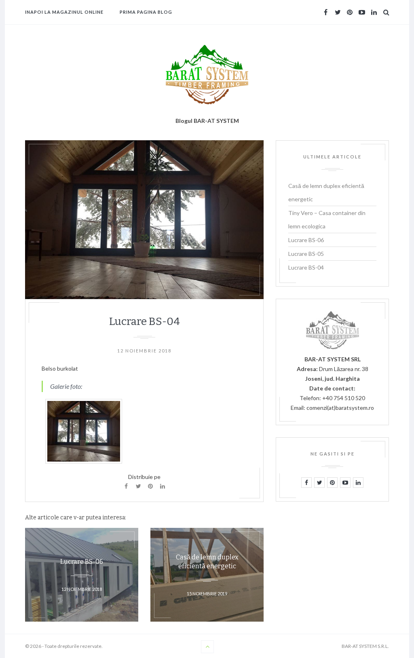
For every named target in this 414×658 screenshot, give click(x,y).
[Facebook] (126, 486)
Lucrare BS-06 (306, 239)
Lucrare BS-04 (306, 267)
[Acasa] (207, 74)
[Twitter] (138, 486)
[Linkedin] (162, 486)
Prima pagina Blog (146, 12)
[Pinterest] (150, 486)
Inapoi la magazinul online (64, 12)
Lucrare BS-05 (306, 253)
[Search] (386, 12)
